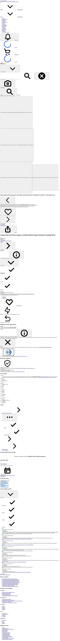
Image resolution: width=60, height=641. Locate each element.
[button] (8, 91)
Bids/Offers (4, 20)
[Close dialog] (7, 342)
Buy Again (3, 22)
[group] (30, 205)
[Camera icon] (7, 83)
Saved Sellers (4, 26)
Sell (1, 2)
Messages (3, 30)
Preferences (4, 28)
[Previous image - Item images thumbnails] (7, 200)
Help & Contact (16, 1)
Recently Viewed (4, 19)
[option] (30, 269)
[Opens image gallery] (0, 207)
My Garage (4, 27)
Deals (9, 1)
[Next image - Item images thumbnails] (7, 219)
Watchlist (3, 21)
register (7, 1)
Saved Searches (4, 25)
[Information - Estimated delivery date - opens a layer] (24, 333)
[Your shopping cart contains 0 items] (7, 54)
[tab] (30, 369)
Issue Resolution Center (5, 32)
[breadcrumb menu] (9, 417)
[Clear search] (41, 76)
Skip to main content (3, 0)
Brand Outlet (12, 1)
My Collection (4, 29)
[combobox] (10, 79)
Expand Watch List (20, 9)
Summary (3, 18)
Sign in (4, 1)
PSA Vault (3, 31)
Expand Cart (16, 54)
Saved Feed (4, 24)
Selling (3, 23)
